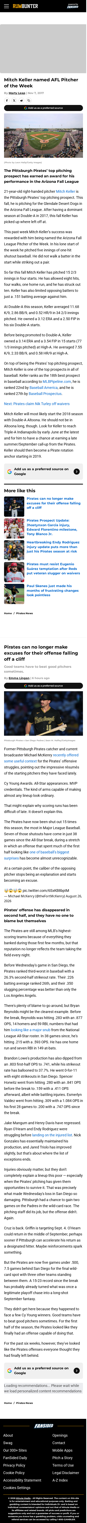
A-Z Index (60, 1480)
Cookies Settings (16, 1488)
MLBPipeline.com (57, 381)
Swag (7, 1443)
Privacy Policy (14, 1465)
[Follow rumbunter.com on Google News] (77, 472)
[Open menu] (6, 6)
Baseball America (44, 387)
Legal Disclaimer (65, 1473)
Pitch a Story (62, 1458)
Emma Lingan (19, 678)
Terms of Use (63, 1465)
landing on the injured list (52, 1135)
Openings (60, 1435)
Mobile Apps (62, 1450)
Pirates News (24, 613)
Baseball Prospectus (45, 394)
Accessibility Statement (22, 1480)
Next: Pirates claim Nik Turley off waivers (37, 404)
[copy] (29, 100)
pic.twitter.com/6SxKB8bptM (46, 890)
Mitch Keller (65, 191)
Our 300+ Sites (15, 1450)
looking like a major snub (31, 1030)
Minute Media (23, 1498)
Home (8, 613)
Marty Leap (17, 93)
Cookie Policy (14, 1473)
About (8, 1435)
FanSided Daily (15, 1458)
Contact (58, 1443)
